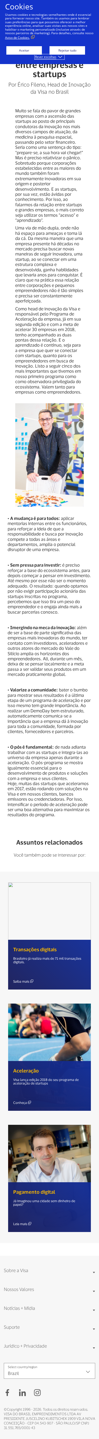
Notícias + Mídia (19, 1308)
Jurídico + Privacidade (25, 1346)
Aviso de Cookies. (17, 37)
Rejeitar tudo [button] (67, 50)
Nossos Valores (19, 1289)
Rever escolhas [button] (45, 57)
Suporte (12, 1327)
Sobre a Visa (16, 1270)
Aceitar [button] (24, 50)
